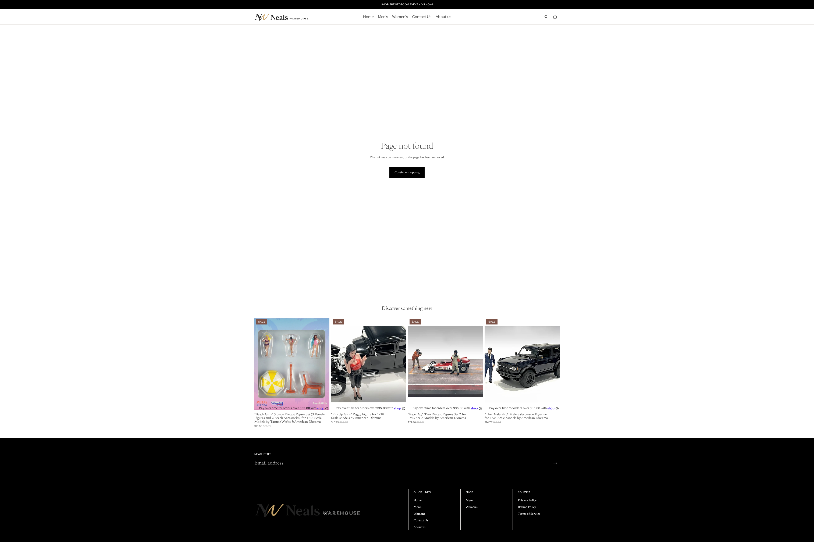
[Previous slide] (337, 364)
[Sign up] (555, 463)
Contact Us (421, 520)
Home (418, 500)
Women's (419, 514)
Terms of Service (529, 514)
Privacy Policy (527, 500)
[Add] (323, 404)
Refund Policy (527, 507)
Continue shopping (407, 172)
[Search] (546, 16)
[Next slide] (399, 364)
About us (419, 527)
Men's (417, 507)
